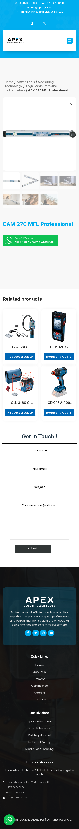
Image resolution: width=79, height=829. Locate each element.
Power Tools (25, 82)
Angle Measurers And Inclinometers (31, 88)
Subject (39, 487)
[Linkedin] (32, 23)
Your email (39, 469)
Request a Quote (20, 357)
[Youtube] (51, 633)
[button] (70, 41)
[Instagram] (43, 633)
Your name (39, 450)
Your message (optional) (39, 505)
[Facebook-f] (28, 633)
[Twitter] (35, 633)
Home (9, 82)
